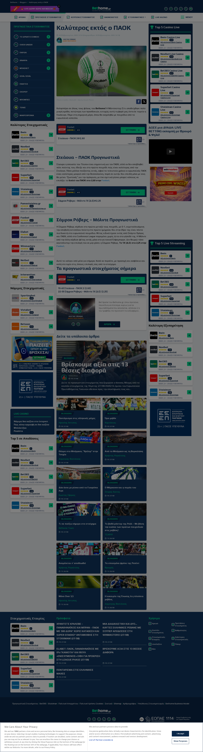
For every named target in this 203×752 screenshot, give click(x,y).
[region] (101, 737)
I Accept (180, 734)
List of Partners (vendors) (101, 740)
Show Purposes (180, 741)
